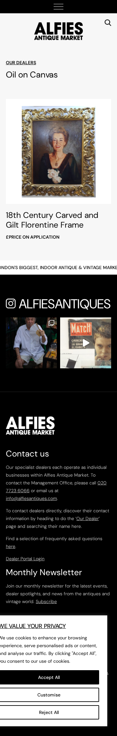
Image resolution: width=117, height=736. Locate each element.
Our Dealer (87, 518)
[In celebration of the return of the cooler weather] (31, 342)
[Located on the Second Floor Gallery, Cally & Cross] (85, 342)
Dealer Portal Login (25, 559)
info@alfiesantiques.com (31, 498)
